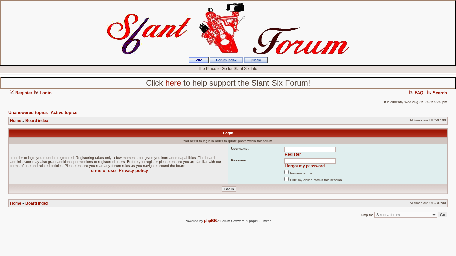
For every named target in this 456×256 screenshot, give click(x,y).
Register (23, 92)
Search (439, 92)
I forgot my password (305, 166)
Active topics (64, 112)
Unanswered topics (28, 112)
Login (45, 92)
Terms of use (102, 170)
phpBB (210, 220)
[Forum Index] (226, 61)
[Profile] (256, 61)
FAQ (418, 92)
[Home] (199, 61)
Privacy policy (133, 170)
